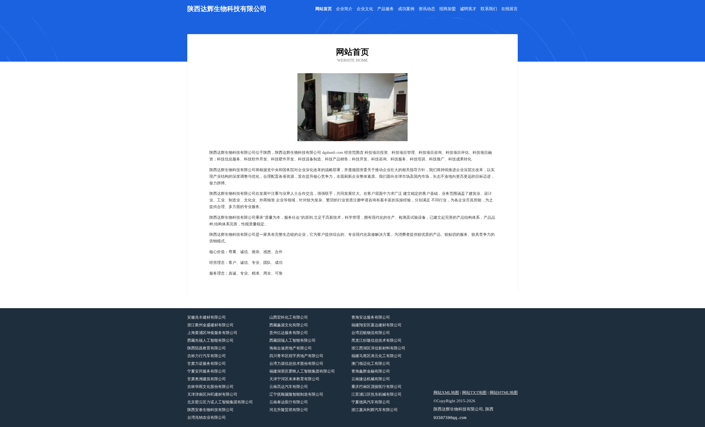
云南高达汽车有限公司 (288, 387)
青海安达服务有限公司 (370, 317)
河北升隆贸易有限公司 (288, 410)
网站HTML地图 (504, 392)
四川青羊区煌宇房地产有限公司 (296, 356)
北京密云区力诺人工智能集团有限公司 (220, 402)
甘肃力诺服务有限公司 (206, 364)
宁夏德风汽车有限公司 (370, 402)
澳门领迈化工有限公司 (370, 364)
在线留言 (509, 9)
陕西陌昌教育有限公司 (206, 348)
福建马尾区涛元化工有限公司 (376, 356)
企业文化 (365, 9)
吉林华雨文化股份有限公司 (210, 387)
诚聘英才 (468, 9)
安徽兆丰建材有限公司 (206, 317)
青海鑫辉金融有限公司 (370, 371)
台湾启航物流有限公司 (370, 333)
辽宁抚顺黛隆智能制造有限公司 (296, 394)
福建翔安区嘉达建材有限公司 (376, 325)
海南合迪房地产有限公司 (290, 348)
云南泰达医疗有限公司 (288, 402)
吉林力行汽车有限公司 (206, 356)
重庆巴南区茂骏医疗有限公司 (376, 387)
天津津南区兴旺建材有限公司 (212, 394)
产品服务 (385, 9)
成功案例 (406, 9)
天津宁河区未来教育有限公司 (294, 379)
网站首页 (323, 9)
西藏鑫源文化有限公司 (288, 325)
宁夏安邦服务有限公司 (206, 371)
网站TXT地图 (474, 392)
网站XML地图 (446, 392)
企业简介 (344, 9)
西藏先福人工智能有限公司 (210, 340)
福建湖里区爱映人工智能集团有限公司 (302, 371)
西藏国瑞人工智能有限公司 (292, 340)
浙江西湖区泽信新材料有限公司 (378, 348)
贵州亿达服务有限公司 (288, 333)
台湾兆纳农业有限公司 (206, 417)
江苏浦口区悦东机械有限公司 (376, 394)
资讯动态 (427, 9)
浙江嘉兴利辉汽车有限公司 (374, 410)
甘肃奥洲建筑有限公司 (206, 379)
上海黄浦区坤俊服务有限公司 (212, 333)
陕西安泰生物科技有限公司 (210, 410)
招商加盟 (447, 9)
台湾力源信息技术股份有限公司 (296, 364)
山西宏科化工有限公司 (288, 317)
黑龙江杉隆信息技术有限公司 (376, 340)
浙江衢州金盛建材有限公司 (210, 325)
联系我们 (489, 9)
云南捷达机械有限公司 (370, 379)
